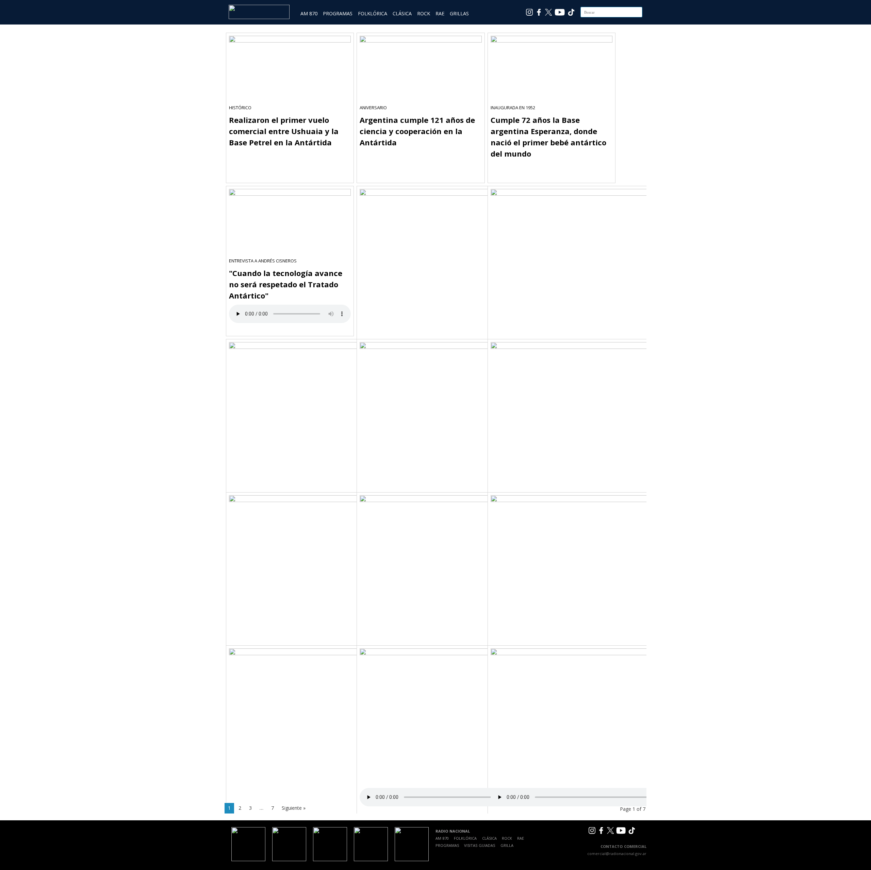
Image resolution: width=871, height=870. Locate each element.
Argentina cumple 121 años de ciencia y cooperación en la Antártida (417, 131)
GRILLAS (459, 13)
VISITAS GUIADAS (479, 845)
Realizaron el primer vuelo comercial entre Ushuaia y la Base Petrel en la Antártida (284, 131)
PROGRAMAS (337, 13)
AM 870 (308, 13)
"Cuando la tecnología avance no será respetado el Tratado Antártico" (285, 284)
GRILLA (506, 845)
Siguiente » (294, 808)
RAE (440, 13)
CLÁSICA (402, 13)
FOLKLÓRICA (372, 13)
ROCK (423, 13)
